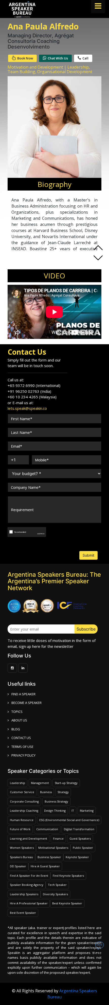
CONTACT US (21, 737)
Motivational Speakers (53, 848)
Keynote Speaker (77, 857)
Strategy (63, 792)
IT (72, 810)
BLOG (15, 729)
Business (46, 792)
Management (40, 783)
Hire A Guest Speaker (45, 866)
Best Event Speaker (23, 913)
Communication (47, 829)
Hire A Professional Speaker (29, 903)
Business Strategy (56, 801)
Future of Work (20, 829)
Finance (58, 838)
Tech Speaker (57, 885)
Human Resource (21, 820)
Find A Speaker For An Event (29, 875)
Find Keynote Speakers (68, 875)
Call (85, 58)
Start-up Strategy (66, 783)
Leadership (17, 783)
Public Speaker (83, 848)
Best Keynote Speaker (67, 903)
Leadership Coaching (24, 810)
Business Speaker (49, 857)
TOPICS (17, 711)
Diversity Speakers (55, 894)
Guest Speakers (80, 838)
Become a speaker (26, 702)
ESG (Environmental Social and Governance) (69, 820)
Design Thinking (55, 810)
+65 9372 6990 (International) (34, 385)
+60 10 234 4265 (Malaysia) (32, 396)
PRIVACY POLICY (23, 755)
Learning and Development (28, 838)
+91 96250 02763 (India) (29, 391)
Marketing (87, 810)
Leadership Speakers (24, 894)
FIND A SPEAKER (23, 694)
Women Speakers (22, 848)
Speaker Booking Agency (26, 885)
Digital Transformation (79, 829)
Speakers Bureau (21, 857)
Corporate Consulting (24, 801)
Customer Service (22, 792)
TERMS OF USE (22, 746)
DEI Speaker (18, 866)
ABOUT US (19, 720)
